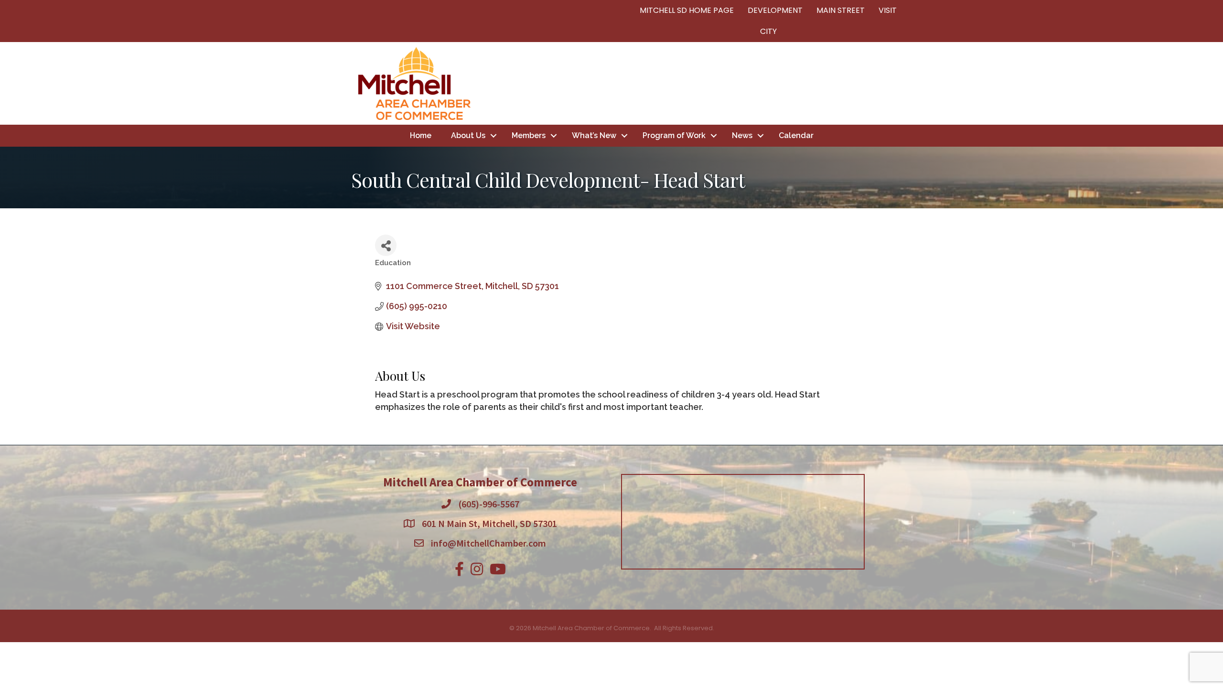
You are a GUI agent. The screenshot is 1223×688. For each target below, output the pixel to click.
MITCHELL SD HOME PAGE (687, 10)
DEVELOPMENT (775, 10)
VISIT (888, 10)
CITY (768, 31)
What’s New (594, 135)
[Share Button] (386, 245)
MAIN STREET (840, 10)
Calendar (796, 135)
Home (420, 135)
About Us (468, 135)
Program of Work (674, 135)
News (742, 135)
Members (529, 135)
